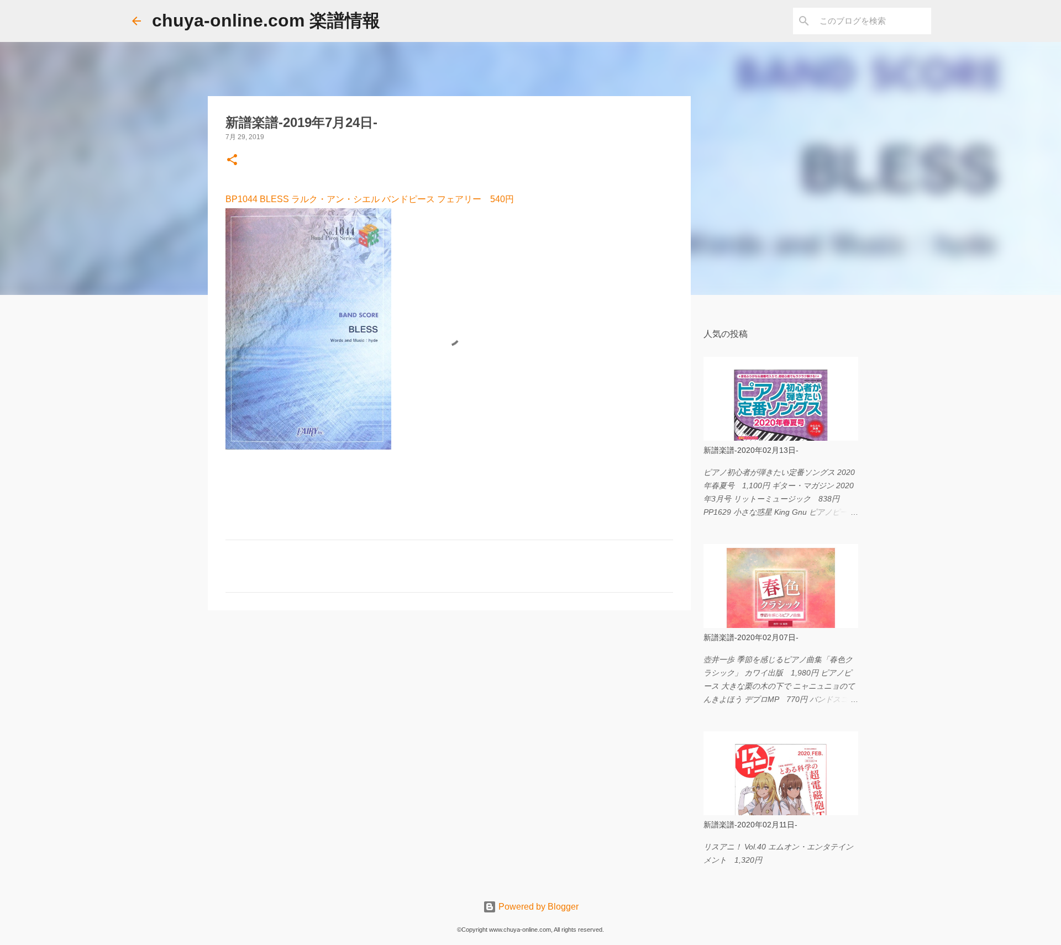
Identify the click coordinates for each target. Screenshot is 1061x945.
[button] (232, 160)
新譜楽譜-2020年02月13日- (751, 450)
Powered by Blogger (537, 906)
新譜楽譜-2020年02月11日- (750, 824)
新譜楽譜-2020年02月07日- (751, 637)
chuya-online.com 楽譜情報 (266, 20)
